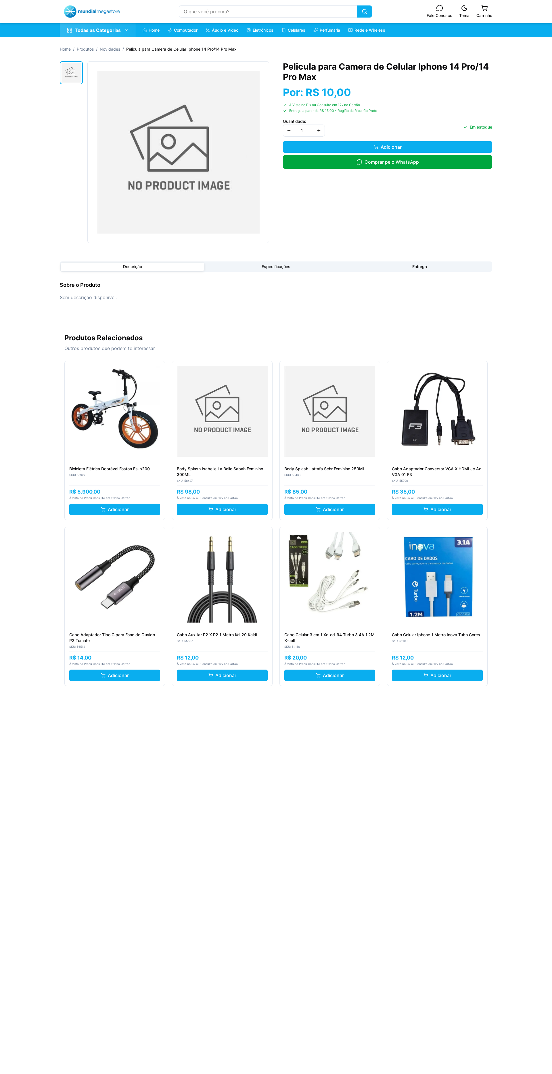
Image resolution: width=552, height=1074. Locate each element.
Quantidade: (294, 121)
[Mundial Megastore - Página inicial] (92, 11)
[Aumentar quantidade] (319, 130)
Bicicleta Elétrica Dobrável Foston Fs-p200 (109, 468)
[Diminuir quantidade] (289, 130)
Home (65, 49)
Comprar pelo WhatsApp (392, 162)
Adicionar (391, 147)
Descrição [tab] (132, 266)
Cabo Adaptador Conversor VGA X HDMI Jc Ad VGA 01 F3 (437, 471)
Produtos (85, 49)
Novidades (110, 49)
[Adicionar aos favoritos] (157, 369)
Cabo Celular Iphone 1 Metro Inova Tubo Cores (436, 634)
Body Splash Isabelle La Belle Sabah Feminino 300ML (220, 471)
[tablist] (276, 266)
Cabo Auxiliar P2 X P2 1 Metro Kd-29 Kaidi (217, 634)
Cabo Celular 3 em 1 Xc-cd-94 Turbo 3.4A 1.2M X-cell (329, 637)
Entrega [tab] (419, 266)
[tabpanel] (276, 291)
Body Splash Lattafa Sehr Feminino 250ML (324, 468)
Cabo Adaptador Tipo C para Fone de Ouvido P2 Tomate (112, 637)
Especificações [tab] (276, 266)
